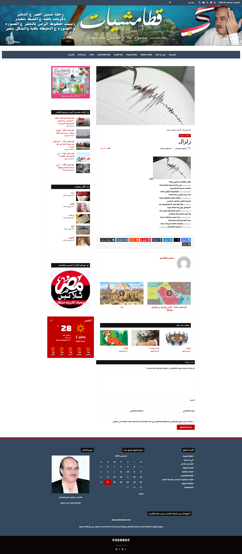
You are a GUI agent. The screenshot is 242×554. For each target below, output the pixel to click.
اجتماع (188, 348)
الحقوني (71, 238)
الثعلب (125, 348)
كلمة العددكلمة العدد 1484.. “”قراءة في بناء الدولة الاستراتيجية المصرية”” (64, 120)
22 (141, 482)
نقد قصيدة (118, 54)
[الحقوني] (83, 241)
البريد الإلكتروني (189, 410)
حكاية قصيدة (131, 54)
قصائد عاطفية (146, 54)
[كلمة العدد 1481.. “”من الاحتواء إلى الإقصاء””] (83, 157)
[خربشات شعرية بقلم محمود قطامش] (121, 25)
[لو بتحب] (83, 218)
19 (114, 477)
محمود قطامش (180, 148)
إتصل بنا (71, 54)
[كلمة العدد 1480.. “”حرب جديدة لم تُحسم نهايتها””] (83, 168)
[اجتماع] (177, 338)
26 (114, 482)
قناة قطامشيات (103, 54)
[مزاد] (83, 196)
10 (128, 471)
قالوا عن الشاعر (187, 464)
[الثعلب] (114, 338)
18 (121, 477)
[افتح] (83, 230)
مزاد (72, 193)
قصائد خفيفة (176, 130)
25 (121, 482)
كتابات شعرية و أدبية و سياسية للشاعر (177, 479)
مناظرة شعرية (187, 483)
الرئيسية (172, 54)
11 (121, 471)
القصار (71, 204)
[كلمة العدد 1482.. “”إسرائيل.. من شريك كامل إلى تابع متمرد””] (83, 145)
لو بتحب (71, 215)
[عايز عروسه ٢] (145, 338)
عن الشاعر (82, 54)
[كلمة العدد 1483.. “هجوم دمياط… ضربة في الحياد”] (83, 134)
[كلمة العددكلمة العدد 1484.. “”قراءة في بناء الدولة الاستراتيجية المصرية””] (83, 121)
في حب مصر (160, 54)
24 (128, 482)
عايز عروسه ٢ (154, 348)
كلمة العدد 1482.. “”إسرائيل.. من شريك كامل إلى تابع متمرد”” (63, 144)
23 (134, 482)
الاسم (192, 400)
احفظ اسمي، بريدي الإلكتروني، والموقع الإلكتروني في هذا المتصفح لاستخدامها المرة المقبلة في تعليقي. (152, 421)
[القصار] (83, 207)
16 (134, 477)
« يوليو (141, 493)
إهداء (91, 54)
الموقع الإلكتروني (136, 410)
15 (141, 477)
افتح (72, 226)
